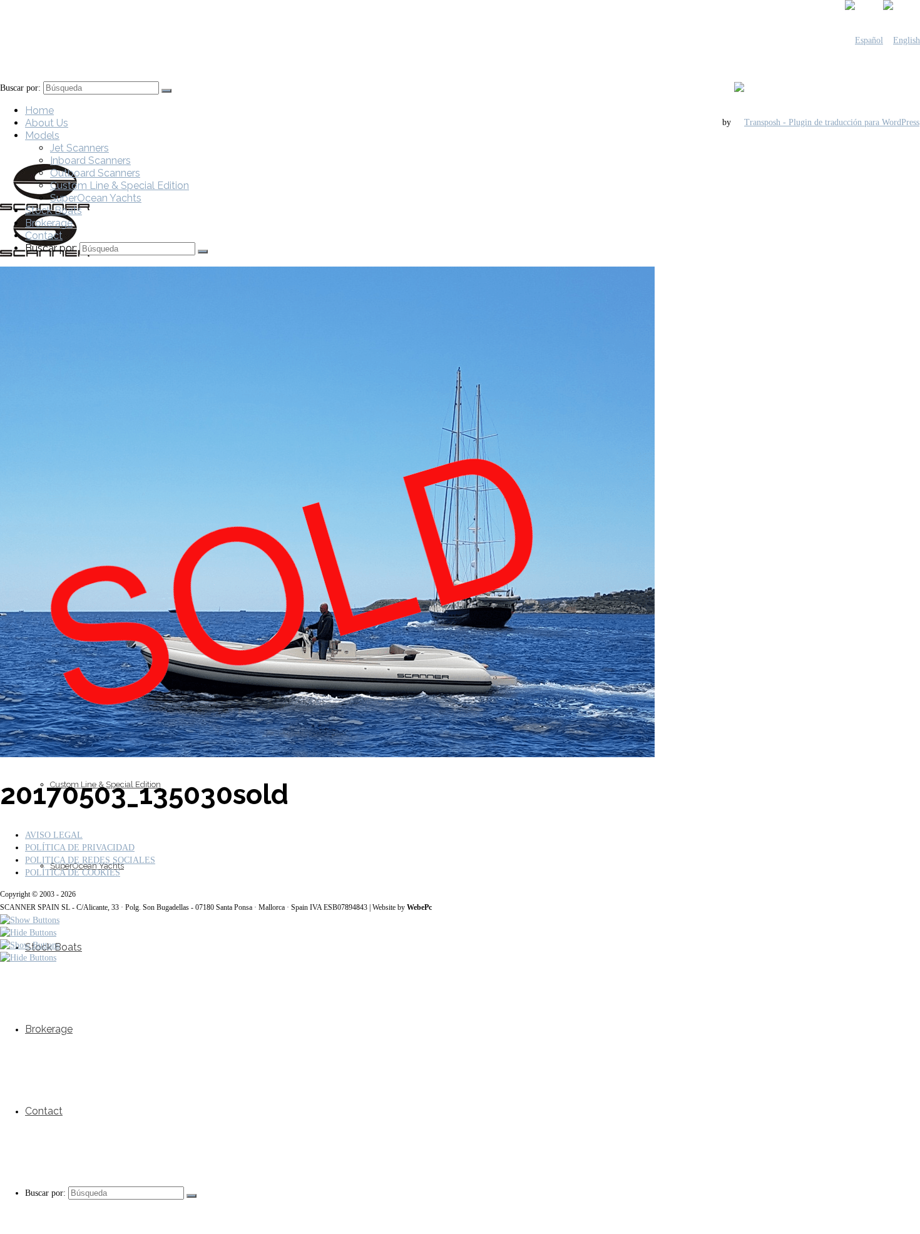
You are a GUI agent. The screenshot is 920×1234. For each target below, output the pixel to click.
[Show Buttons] (29, 920)
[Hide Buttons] (28, 932)
